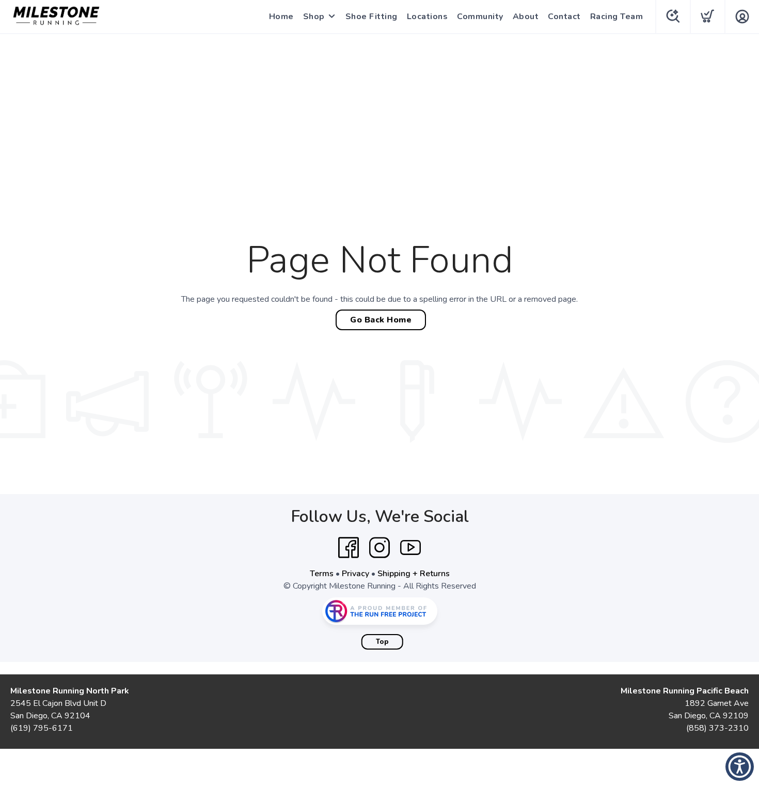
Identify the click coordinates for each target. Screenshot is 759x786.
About (526, 16)
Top (382, 641)
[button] (739, 766)
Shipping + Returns (413, 573)
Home (281, 16)
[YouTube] (410, 547)
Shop (314, 16)
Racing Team (616, 16)
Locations (427, 16)
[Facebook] (348, 547)
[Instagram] (379, 547)
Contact (564, 16)
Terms (322, 573)
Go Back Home (381, 320)
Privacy (355, 573)
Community (480, 16)
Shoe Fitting (371, 16)
